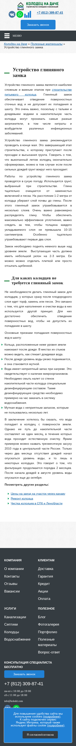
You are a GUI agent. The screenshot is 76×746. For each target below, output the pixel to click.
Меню (17, 35)
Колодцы (11, 632)
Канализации (15, 617)
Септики (11, 624)
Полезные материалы (46, 44)
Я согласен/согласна (40, 734)
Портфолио (47, 632)
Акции (43, 591)
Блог (42, 617)
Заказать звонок (38, 24)
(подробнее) (51, 716)
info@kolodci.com (13, 701)
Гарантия (45, 576)
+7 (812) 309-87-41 (50, 12)
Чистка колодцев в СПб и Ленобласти (36, 503)
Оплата (44, 599)
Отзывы (10, 584)
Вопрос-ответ (49, 652)
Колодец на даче (15, 44)
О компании (14, 569)
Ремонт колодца (22, 498)
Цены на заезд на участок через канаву (38, 493)
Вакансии (12, 591)
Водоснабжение (17, 639)
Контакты (11, 576)
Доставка (45, 569)
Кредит (44, 584)
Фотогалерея (48, 624)
